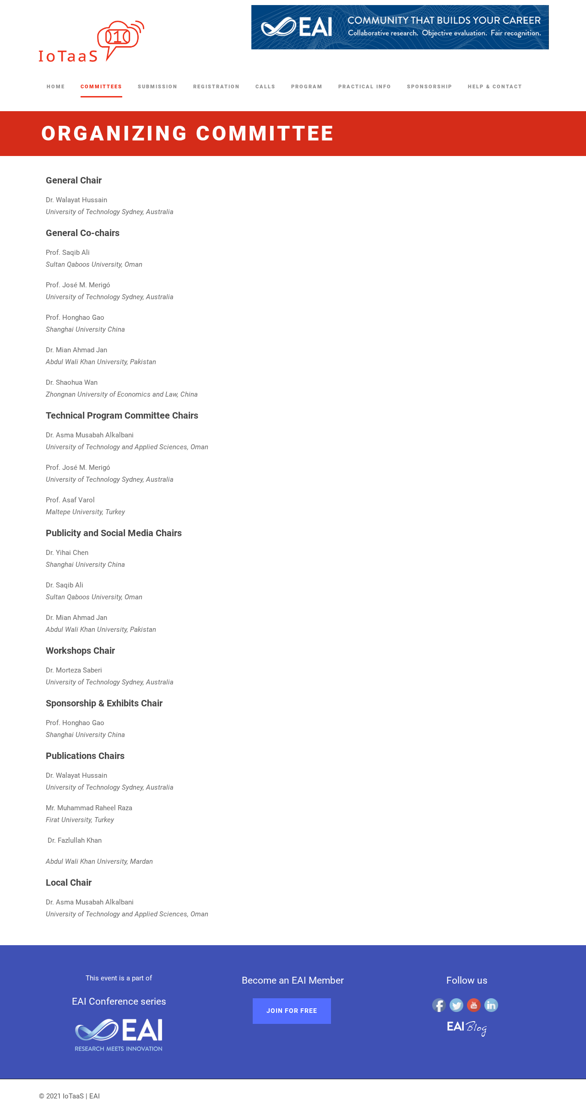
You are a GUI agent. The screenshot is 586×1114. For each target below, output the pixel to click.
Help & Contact (495, 87)
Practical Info (364, 87)
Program (307, 87)
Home (56, 87)
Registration (216, 87)
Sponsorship (429, 87)
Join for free (291, 1010)
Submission (158, 87)
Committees (101, 87)
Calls (265, 87)
